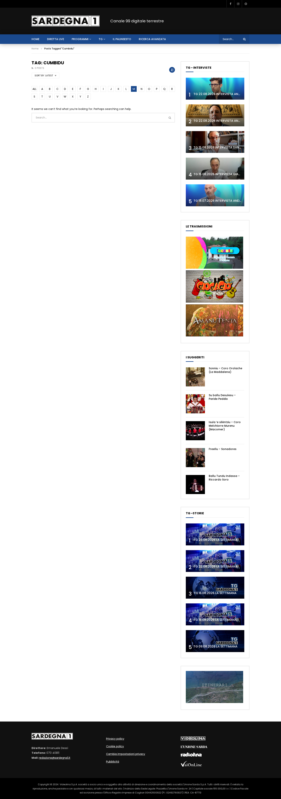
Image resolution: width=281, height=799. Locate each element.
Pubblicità (112, 762)
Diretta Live (55, 39)
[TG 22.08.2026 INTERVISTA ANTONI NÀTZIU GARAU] (215, 115)
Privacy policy (115, 739)
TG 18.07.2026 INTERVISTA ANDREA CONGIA (225, 200)
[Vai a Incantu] (214, 268)
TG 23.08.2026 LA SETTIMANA (215, 540)
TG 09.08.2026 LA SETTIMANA (215, 646)
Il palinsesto (122, 39)
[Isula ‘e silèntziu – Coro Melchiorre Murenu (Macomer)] (195, 430)
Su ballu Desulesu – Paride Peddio (222, 397)
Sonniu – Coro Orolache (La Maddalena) (225, 370)
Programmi (80, 39)
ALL (34, 89)
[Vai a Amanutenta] (214, 335)
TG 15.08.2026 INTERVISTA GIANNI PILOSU (223, 174)
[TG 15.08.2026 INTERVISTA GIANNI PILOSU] (215, 169)
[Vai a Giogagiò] (214, 302)
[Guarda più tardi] (245, 4)
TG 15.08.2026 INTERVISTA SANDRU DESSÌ (223, 147)
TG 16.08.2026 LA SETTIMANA (214, 593)
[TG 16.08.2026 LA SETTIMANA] (215, 588)
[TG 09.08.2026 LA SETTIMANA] (215, 641)
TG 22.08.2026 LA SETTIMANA (215, 566)
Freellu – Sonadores (222, 449)
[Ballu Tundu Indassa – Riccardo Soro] (195, 484)
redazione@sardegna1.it (54, 758)
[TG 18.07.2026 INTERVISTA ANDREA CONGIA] (215, 195)
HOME (35, 39)
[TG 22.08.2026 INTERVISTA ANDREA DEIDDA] (215, 89)
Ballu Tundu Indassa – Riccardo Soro (224, 477)
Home (35, 48)
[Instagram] (238, 4)
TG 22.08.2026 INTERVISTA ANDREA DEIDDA (225, 94)
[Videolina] (193, 739)
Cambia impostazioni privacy (125, 754)
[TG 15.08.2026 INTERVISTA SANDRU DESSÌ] (215, 142)
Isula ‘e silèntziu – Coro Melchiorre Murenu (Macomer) (225, 425)
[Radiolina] (191, 756)
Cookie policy (115, 746)
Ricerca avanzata (152, 39)
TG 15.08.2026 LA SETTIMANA (214, 620)
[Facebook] (230, 4)
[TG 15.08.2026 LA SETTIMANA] (215, 614)
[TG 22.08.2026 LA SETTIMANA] (215, 561)
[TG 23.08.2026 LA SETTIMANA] (215, 534)
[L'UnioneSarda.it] (194, 747)
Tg (101, 39)
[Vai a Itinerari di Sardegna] (214, 702)
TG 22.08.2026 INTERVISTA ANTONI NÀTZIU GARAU (230, 121)
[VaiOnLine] (191, 766)
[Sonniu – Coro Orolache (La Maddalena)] (195, 376)
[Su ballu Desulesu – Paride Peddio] (195, 403)
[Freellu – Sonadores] (195, 457)
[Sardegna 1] (66, 21)
